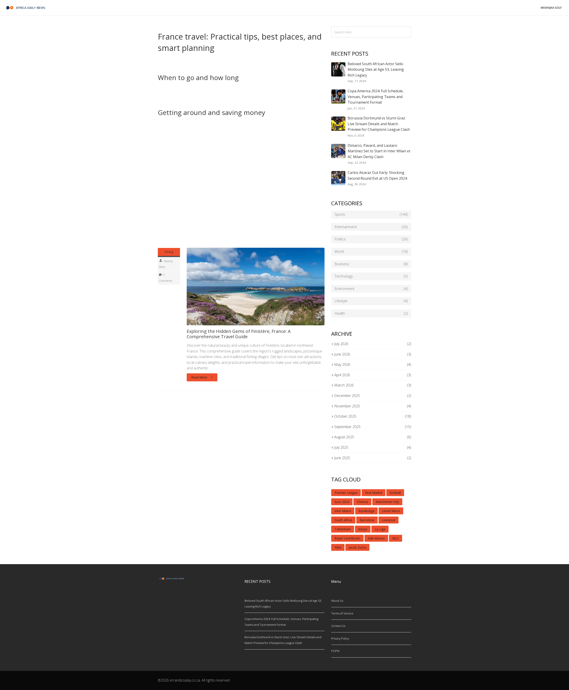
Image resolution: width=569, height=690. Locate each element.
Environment (371, 288)
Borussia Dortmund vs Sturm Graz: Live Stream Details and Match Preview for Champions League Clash (379, 124)
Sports (371, 214)
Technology (371, 276)
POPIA (335, 651)
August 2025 (343, 437)
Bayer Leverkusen (347, 538)
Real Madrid (373, 493)
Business (371, 264)
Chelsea (362, 502)
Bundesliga (366, 511)
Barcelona (367, 520)
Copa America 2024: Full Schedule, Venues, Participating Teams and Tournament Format (375, 97)
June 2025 (341, 457)
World (371, 251)
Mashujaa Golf (551, 8)
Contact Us (338, 626)
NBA (338, 547)
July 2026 (340, 343)
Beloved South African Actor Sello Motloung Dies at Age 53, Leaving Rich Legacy (376, 69)
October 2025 (344, 416)
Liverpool (388, 520)
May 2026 (341, 364)
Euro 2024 (342, 502)
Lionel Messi (391, 511)
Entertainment (371, 226)
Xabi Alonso (376, 538)
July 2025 (340, 447)
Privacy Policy (340, 638)
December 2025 (346, 395)
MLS (395, 538)
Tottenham (343, 529)
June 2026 (341, 354)
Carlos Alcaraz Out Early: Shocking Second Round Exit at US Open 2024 (377, 175)
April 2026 (341, 374)
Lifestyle (371, 300)
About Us (337, 601)
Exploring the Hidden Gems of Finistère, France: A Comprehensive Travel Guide (239, 334)
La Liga (380, 529)
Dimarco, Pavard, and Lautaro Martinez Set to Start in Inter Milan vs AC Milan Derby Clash (379, 151)
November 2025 (346, 406)
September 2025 (347, 426)
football (395, 493)
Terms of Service (342, 613)
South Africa (343, 520)
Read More (199, 377)
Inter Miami (343, 511)
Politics (371, 239)
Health (371, 313)
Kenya (362, 529)
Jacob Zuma (357, 547)
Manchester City (387, 502)
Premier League (346, 493)
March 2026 (343, 385)
